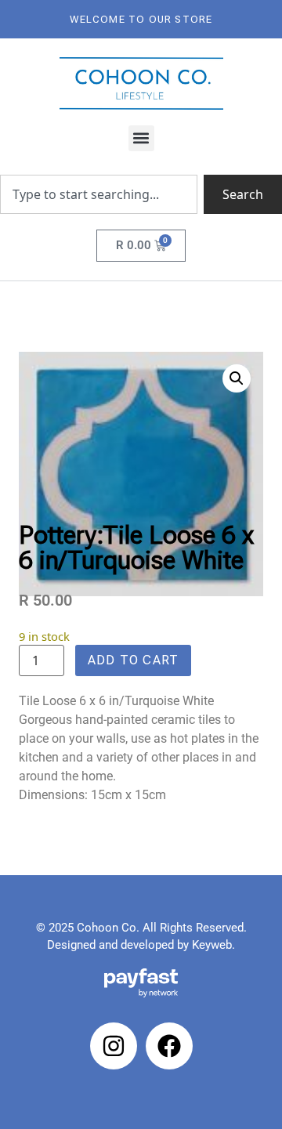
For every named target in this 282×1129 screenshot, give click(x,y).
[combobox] (98, 194)
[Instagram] (113, 1045)
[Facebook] (169, 1045)
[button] (141, 138)
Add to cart (133, 660)
